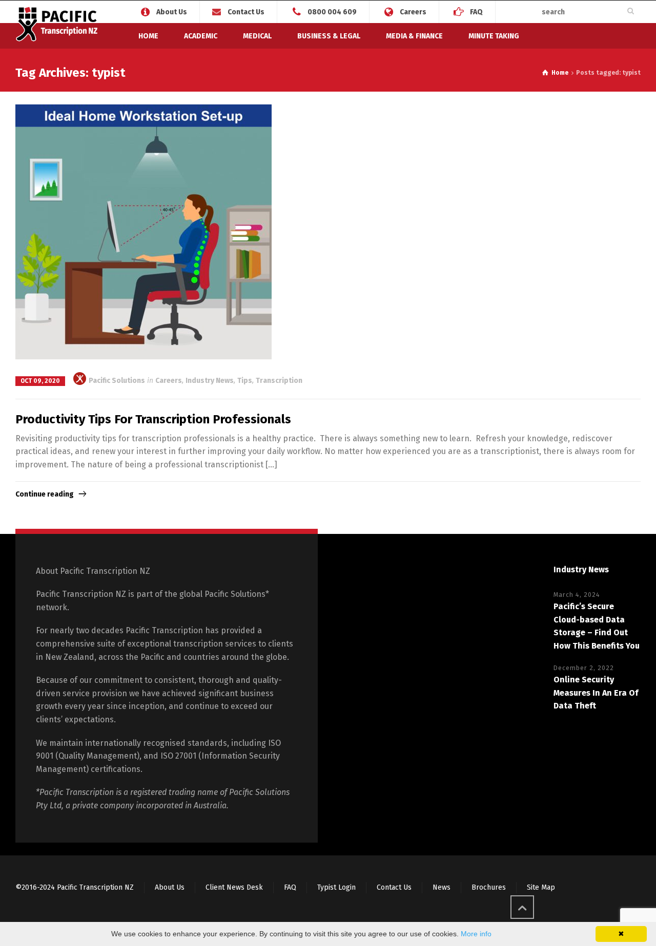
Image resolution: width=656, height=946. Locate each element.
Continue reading (44, 494)
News (441, 887)
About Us (171, 11)
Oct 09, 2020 (40, 380)
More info (476, 934)
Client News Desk (234, 887)
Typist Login (336, 887)
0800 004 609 (332, 11)
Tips (244, 380)
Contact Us (246, 12)
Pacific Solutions (116, 380)
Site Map (541, 887)
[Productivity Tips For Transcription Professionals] (143, 232)
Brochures (488, 887)
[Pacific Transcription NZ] (57, 26)
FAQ (476, 11)
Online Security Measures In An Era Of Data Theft (596, 693)
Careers (413, 11)
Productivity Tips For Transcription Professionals (153, 419)
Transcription (279, 380)
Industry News (210, 380)
